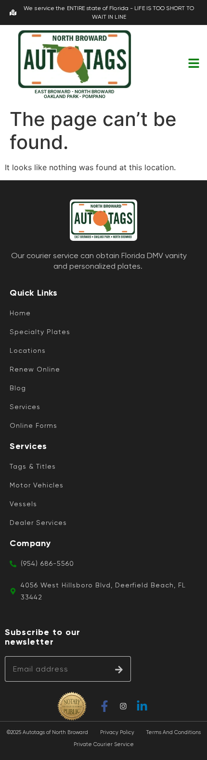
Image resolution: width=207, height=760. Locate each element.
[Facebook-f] (104, 706)
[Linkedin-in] (142, 706)
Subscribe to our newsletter (42, 637)
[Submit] (119, 669)
